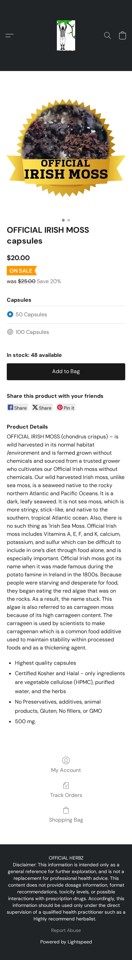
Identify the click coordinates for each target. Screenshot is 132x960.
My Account (66, 770)
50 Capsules (31, 314)
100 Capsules (32, 332)
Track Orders (66, 795)
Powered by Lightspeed (66, 942)
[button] (66, 35)
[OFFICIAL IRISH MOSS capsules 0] (66, 140)
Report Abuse (66, 930)
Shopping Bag (66, 819)
